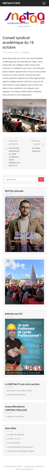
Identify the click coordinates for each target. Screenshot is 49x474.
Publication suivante (35, 146)
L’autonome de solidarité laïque (20, 451)
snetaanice (25, 52)
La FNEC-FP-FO (13, 438)
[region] (24, 224)
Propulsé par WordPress (33, 466)
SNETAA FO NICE (11, 3)
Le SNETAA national (15, 434)
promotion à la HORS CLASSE (19, 390)
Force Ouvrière (13, 442)
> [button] (41, 281)
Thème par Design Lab (24, 469)
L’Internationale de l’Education (20, 447)
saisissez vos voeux (15, 416)
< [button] (8, 281)
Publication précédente (14, 153)
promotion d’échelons (16, 394)
